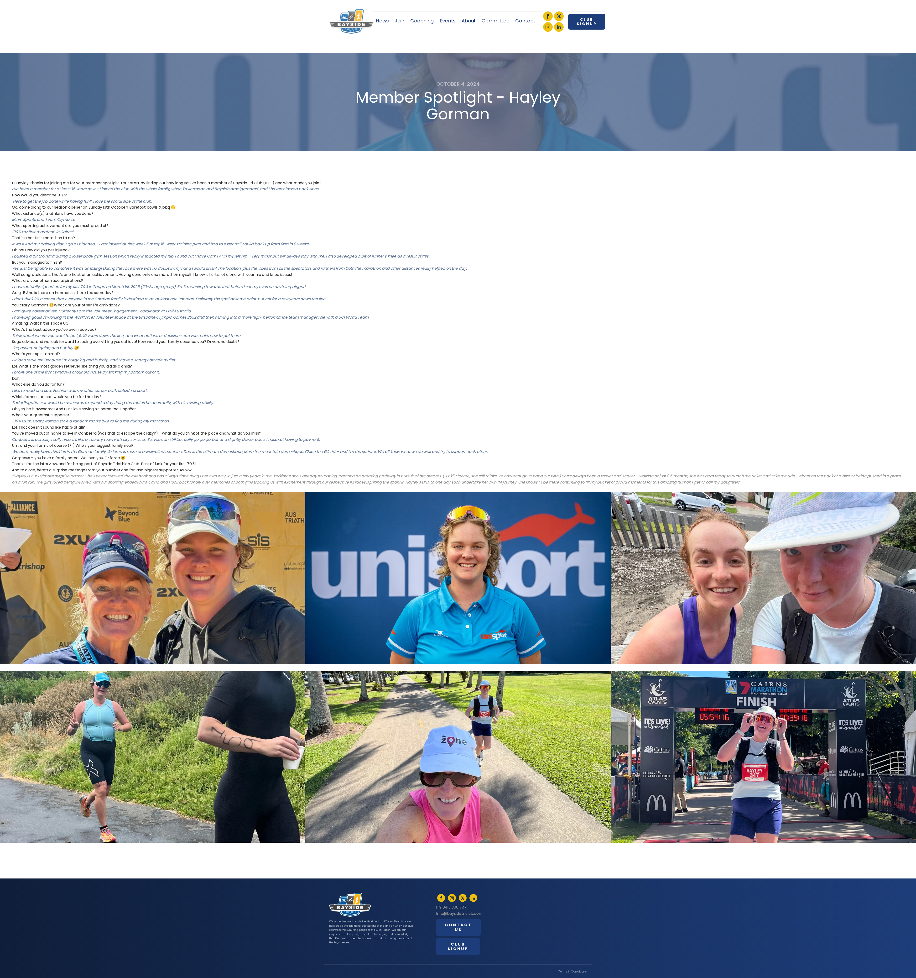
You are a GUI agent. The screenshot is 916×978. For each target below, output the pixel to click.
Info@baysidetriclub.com (459, 913)
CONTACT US (458, 927)
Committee (495, 20)
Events (447, 20)
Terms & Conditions (572, 971)
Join (400, 20)
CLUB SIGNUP (587, 21)
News (382, 20)
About (469, 20)
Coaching (422, 20)
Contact (525, 20)
